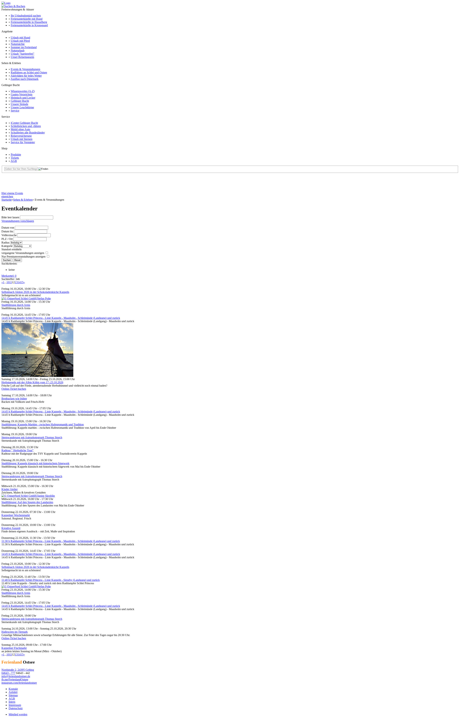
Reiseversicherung (21, 135)
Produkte (16, 154)
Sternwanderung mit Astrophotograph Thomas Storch (31, 437)
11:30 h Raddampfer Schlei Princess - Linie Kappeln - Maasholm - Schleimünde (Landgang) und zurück (60, 541)
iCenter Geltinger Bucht (24, 122)
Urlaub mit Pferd (20, 40)
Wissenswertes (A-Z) (23, 91)
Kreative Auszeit (10, 528)
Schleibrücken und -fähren (26, 126)
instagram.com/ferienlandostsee (19, 682)
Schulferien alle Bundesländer (28, 132)
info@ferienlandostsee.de (15, 676)
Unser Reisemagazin (22, 56)
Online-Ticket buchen (13, 388)
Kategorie (7, 245)
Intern (12, 701)
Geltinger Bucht (20, 100)
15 (21, 282)
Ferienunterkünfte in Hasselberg (29, 22)
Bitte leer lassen (10, 217)
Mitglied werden (18, 714)
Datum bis (7, 231)
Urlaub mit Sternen (21, 139)
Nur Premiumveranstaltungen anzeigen (23, 256)
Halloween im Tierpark (14, 631)
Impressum (15, 705)
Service (15, 110)
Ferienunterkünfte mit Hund (26, 18)
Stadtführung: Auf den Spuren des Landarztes (27, 502)
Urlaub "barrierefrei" (22, 53)
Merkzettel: (8, 275)
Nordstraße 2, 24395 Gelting (17, 669)
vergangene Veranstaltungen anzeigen (22, 252)
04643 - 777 (8, 673)
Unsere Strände (19, 104)
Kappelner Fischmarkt (14, 648)
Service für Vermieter (23, 142)
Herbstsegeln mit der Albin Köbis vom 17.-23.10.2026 (32, 382)
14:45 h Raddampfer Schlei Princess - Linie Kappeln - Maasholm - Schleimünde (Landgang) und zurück (60, 317)
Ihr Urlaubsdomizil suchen (26, 15)
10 (7, 282)
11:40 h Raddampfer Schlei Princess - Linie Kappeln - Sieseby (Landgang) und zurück (50, 579)
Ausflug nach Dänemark (24, 78)
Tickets (15, 157)
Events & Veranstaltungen (25, 69)
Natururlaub (17, 50)
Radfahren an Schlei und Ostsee (29, 72)
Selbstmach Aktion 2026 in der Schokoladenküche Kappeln (35, 292)
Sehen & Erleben (23, 199)
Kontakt (13, 688)
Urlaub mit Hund (20, 37)
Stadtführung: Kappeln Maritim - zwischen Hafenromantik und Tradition (42, 424)
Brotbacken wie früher (14, 398)
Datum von (7, 227)
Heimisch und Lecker (23, 97)
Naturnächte (18, 44)
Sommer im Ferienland (24, 47)
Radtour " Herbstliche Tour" (17, 450)
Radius (5, 242)
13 (16, 282)
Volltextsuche (9, 235)
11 (10, 282)
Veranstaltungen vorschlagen (17, 220)
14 (19, 282)
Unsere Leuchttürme (22, 107)
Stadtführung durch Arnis (15, 304)
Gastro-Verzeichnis (21, 94)
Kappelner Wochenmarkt (15, 515)
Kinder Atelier (9, 489)
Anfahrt (13, 692)
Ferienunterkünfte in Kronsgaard (29, 25)
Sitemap (13, 695)
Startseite (6, 199)
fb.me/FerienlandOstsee (14, 679)
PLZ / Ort (7, 238)
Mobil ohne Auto (20, 129)
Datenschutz (16, 708)
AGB (14, 161)
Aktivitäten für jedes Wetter (26, 75)
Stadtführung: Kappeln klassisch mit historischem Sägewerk (35, 463)
